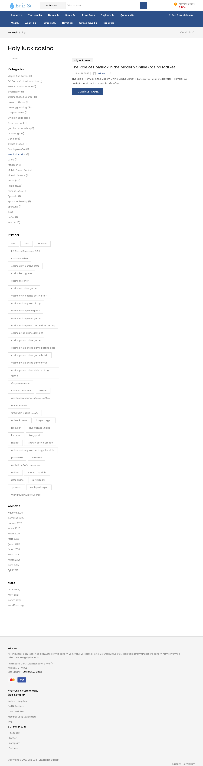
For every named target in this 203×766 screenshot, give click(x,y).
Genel (11, 138)
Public (11, 185)
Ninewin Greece (16, 175)
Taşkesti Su (107, 15)
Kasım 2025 (14, 559)
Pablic (11, 180)
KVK (10, 722)
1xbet (26, 243)
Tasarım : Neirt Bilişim (183, 764)
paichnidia (17, 457)
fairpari (43, 390)
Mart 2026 (13, 538)
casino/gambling (17, 107)
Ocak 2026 (14, 549)
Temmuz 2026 (16, 518)
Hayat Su (67, 23)
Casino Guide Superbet (20, 97)
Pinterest (14, 748)
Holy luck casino (82, 60)
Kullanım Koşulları (17, 701)
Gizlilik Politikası (16, 706)
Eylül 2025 (13, 570)
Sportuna (13, 206)
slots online (17, 480)
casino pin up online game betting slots (33, 347)
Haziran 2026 (15, 523)
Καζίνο (11, 217)
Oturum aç (14, 589)
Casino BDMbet (19, 258)
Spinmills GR (38, 480)
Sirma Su (70, 15)
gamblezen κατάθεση (19, 128)
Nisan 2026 (14, 533)
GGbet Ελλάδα (19, 405)
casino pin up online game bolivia (29, 355)
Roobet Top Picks (37, 472)
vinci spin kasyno (39, 487)
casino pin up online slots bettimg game (30, 373)
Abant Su (30, 23)
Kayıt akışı (13, 594)
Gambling (13, 133)
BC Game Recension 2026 (25, 251)
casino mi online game (24, 288)
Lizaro (11, 159)
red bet (15, 472)
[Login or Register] (169, 5)
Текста (11, 222)
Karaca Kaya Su (88, 23)
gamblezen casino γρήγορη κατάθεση (31, 398)
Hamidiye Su (49, 23)
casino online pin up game (26, 318)
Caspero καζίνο (16, 112)
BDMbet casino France (20, 86)
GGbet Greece (16, 144)
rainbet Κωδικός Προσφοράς (26, 465)
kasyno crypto (44, 420)
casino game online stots (25, 266)
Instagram (14, 743)
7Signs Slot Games (18, 76)
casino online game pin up (26, 303)
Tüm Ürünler (35, 15)
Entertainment (16, 123)
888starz (42, 243)
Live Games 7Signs (39, 427)
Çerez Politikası (16, 711)
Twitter (12, 738)
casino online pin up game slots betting (33, 325)
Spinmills (12, 196)
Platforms (36, 457)
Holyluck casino (19, 420)
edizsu (101, 73)
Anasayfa (16, 15)
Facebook (14, 732)
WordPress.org (16, 605)
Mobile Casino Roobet (20, 170)
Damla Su (53, 15)
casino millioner (16, 102)
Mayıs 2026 (14, 528)
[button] (184, 5)
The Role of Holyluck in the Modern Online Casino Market (123, 67)
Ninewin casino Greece (40, 442)
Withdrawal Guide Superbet (26, 494)
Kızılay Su (108, 23)
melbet (15, 442)
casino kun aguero (21, 273)
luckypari (16, 435)
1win (13, 243)
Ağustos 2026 (15, 512)
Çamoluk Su (127, 15)
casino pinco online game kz (27, 333)
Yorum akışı (14, 600)
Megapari (13, 164)
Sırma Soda (88, 15)
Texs (10, 212)
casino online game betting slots (29, 295)
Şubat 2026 (14, 544)
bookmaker (14, 91)
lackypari (16, 427)
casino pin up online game (26, 340)
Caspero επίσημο (20, 383)
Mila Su (15, 23)
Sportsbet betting (17, 201)
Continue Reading (89, 91)
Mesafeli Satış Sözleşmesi (22, 716)
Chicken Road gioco (19, 117)
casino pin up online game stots (29, 362)
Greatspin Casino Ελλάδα (24, 413)
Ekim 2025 (13, 565)
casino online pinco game (25, 310)
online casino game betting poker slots (32, 450)
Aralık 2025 (14, 554)
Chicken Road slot (21, 390)
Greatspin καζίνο (17, 149)
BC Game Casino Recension (23, 81)
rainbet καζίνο (15, 191)
